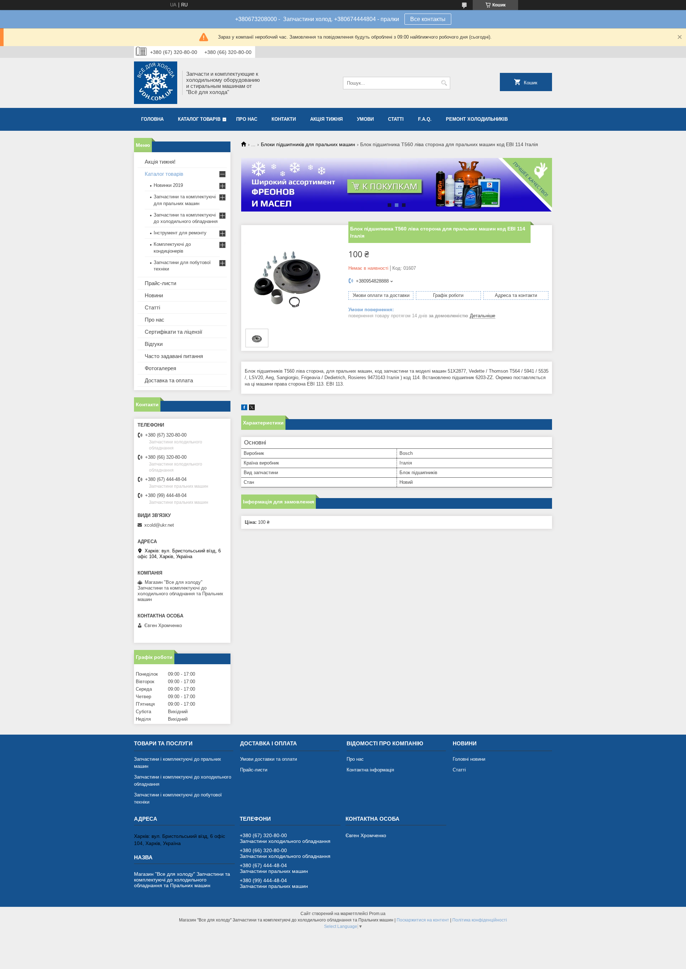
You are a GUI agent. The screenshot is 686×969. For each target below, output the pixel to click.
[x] (252, 408)
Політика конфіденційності (479, 920)
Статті (396, 119)
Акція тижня (326, 119)
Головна (152, 119)
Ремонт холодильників (477, 119)
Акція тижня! (160, 162)
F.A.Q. (425, 119)
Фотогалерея (160, 368)
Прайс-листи (160, 283)
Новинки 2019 (168, 185)
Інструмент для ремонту (180, 232)
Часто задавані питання (174, 356)
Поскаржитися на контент (423, 920)
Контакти (284, 119)
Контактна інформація (370, 769)
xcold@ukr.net (159, 525)
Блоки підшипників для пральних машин (308, 144)
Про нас (246, 119)
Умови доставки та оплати (268, 759)
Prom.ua (377, 913)
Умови (365, 119)
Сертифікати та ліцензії (173, 332)
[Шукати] (444, 83)
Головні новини (469, 759)
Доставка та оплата (169, 380)
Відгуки (154, 344)
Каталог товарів (199, 119)
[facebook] (244, 408)
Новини (154, 295)
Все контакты (428, 19)
